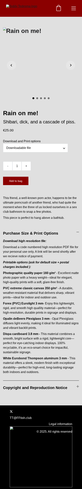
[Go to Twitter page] (11, 411)
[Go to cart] (58, 8)
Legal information (60, 424)
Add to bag (15, 180)
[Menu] (73, 8)
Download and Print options (22, 141)
